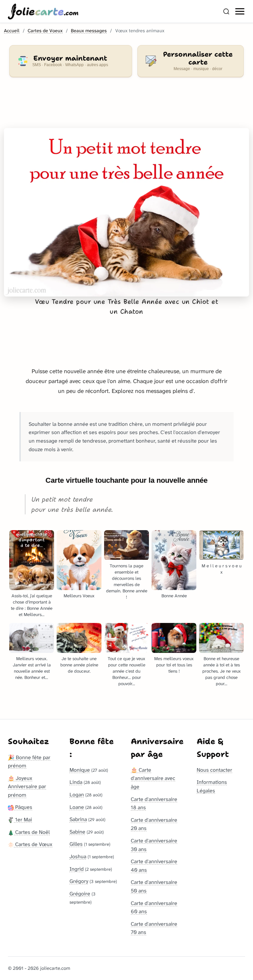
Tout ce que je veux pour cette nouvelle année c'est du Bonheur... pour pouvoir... (126, 671)
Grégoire (80, 893)
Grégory (79, 881)
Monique (80, 769)
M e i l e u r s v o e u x (221, 569)
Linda (76, 782)
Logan (77, 794)
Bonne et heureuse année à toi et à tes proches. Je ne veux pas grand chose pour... (221, 671)
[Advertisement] (126, 106)
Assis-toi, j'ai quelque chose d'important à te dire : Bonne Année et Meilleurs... (31, 605)
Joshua (78, 856)
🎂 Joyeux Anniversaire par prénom (27, 786)
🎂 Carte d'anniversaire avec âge (153, 778)
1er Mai (23, 819)
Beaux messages (89, 31)
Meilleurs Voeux (79, 596)
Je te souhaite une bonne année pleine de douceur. (79, 665)
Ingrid (77, 868)
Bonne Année (174, 596)
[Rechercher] (226, 11)
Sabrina (78, 819)
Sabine (77, 831)
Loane (77, 807)
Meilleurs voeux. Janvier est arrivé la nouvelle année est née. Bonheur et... (32, 668)
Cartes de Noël (32, 832)
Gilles (76, 843)
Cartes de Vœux (33, 844)
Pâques (23, 807)
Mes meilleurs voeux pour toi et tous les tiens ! (174, 665)
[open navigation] (240, 11)
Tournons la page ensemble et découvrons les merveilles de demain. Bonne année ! (126, 581)
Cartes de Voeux (45, 31)
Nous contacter (214, 769)
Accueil (11, 31)
